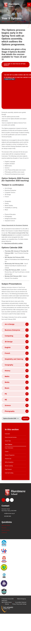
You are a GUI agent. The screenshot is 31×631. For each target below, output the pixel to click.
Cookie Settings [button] (22, 604)
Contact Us (4, 532)
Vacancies (4, 527)
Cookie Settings (10, 79)
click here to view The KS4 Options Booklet (15, 64)
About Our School (6, 525)
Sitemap (7, 604)
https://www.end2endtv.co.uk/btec (13, 243)
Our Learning (11, 21)
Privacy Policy (15, 604)
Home (3, 21)
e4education (4, 600)
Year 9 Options (21, 21)
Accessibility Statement (20, 602)
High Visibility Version (7, 602)
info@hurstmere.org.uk (9, 513)
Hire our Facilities (6, 530)
